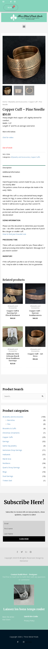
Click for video (8, 137)
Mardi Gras (7, 459)
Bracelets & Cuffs (9, 428)
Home (5, 102)
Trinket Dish (7, 480)
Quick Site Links (31, 616)
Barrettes (11, 420)
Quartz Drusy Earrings (11, 467)
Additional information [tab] (11, 172)
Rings (5, 472)
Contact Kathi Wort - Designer (24, 574)
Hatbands (6, 454)
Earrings (6, 441)
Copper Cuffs (35, 157)
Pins (8, 424)
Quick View (13, 301)
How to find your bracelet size (14, 234)
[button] (24, 26)
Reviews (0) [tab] (7, 176)
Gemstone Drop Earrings (12, 450)
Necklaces (6, 463)
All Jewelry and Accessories (17, 102)
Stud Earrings (8, 476)
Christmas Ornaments (11, 433)
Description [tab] (7, 167)
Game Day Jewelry (10, 446)
